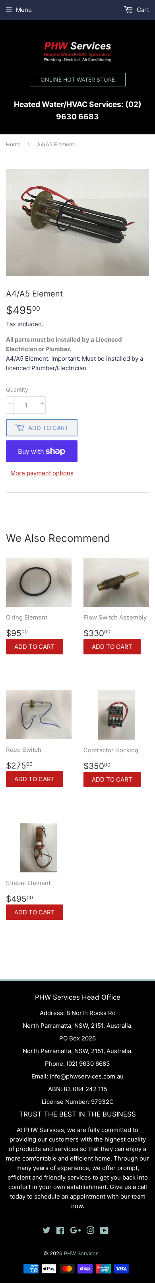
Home (13, 144)
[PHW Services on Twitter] (46, 1231)
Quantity (17, 389)
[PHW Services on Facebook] (60, 1231)
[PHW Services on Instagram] (91, 1231)
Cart (142, 9)
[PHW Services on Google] (75, 1231)
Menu (24, 9)
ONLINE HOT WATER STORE (78, 79)
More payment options (42, 473)
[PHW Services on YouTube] (104, 1231)
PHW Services (81, 1253)
